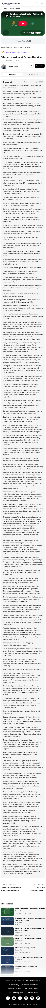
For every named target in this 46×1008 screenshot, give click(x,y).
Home (5, 9)
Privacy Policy (13, 985)
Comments (33, 74)
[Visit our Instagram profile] (26, 998)
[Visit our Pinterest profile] (38, 998)
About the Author (14, 989)
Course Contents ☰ (23, 41)
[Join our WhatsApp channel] (32, 998)
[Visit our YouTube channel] (14, 998)
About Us (9, 981)
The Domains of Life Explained (26, 967)
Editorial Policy (32, 993)
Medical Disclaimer (31, 989)
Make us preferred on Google (16, 52)
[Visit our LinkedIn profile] (20, 998)
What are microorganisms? (25, 948)
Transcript (12, 74)
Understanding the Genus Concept (28, 938)
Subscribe (39, 66)
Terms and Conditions (29, 985)
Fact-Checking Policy (16, 993)
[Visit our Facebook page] (8, 998)
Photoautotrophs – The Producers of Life (30, 909)
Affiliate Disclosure (33, 981)
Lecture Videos (14, 9)
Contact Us (19, 981)
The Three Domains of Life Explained (28, 957)
